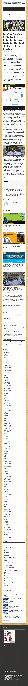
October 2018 (7, 496)
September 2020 (7, 466)
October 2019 (7, 479)
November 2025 (7, 367)
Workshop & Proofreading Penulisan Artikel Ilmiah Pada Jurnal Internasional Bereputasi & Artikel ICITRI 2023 (13, 227)
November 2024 (7, 387)
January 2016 (7, 527)
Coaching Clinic (7, 545)
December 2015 (7, 529)
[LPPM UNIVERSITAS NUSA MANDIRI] (14, 3)
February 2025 (7, 382)
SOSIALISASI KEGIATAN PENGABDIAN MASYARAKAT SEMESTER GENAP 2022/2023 (13, 246)
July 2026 (6, 354)
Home (6, 14)
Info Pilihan (6, 555)
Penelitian (6, 577)
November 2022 (7, 426)
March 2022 (6, 440)
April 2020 (6, 473)
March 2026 (6, 360)
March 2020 (6, 474)
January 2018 (7, 501)
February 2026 (7, 362)
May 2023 (6, 416)
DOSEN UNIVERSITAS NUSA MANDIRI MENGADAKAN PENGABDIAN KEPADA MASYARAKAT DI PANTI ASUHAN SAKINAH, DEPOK (13, 266)
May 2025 (6, 377)
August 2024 (6, 392)
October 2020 (7, 464)
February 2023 (7, 421)
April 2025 (6, 378)
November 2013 (7, 537)
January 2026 (7, 364)
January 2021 (7, 460)
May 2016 (6, 522)
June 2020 (6, 469)
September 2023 (7, 410)
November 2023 (7, 407)
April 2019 (6, 489)
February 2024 (7, 402)
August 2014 (6, 534)
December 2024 (7, 385)
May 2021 (6, 455)
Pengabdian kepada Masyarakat (10, 578)
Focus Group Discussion (9, 547)
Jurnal (5, 560)
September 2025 (7, 370)
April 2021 (6, 456)
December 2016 (7, 511)
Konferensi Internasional (9, 567)
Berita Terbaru (11, 14)
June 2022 (6, 435)
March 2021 (6, 458)
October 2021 (7, 448)
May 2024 (6, 397)
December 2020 (7, 461)
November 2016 (7, 512)
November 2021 (7, 446)
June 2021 (6, 453)
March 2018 (6, 499)
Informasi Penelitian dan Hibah (10, 557)
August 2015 (6, 531)
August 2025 (6, 372)
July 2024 (6, 393)
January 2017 (7, 509)
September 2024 (7, 390)
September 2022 (7, 430)
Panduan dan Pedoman (9, 573)
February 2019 (7, 493)
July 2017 (6, 504)
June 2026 (6, 355)
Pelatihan (6, 575)
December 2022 (7, 425)
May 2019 (6, 488)
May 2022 (6, 436)
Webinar (5, 587)
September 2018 (7, 498)
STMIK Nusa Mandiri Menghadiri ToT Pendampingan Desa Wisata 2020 (13, 194)
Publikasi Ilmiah (7, 583)
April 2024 (6, 398)
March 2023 (6, 420)
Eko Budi (6, 344)
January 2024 (7, 403)
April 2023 (6, 418)
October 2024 (7, 388)
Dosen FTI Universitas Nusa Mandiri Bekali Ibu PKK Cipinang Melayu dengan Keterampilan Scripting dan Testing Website (14, 334)
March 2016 (6, 526)
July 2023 (6, 413)
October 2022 (7, 428)
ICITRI (5, 549)
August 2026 (6, 352)
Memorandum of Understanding (10, 570)
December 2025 (7, 365)
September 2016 (7, 516)
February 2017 (7, 508)
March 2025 (6, 380)
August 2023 (6, 412)
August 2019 (6, 483)
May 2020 (6, 471)
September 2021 (7, 450)
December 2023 (7, 405)
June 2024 (6, 395)
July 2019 (6, 484)
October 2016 (7, 514)
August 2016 (6, 517)
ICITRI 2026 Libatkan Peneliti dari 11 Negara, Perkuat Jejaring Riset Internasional (15, 611)
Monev (5, 572)
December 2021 (7, 445)
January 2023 (7, 423)
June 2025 (6, 375)
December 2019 (7, 476)
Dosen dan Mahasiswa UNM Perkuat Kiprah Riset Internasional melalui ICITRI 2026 (16, 600)
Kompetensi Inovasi (8, 565)
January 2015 (7, 532)
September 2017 (7, 503)
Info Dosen (6, 552)
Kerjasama (6, 563)
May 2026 (6, 357)
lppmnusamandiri (7, 341)
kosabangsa (6, 568)
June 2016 (6, 521)
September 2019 (7, 481)
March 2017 (6, 506)
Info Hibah (6, 554)
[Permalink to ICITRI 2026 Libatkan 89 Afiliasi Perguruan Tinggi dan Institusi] (5, 608)
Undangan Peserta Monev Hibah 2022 (12, 305)
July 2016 (6, 519)
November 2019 (7, 478)
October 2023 (7, 408)
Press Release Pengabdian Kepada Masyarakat (14, 582)
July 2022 (6, 433)
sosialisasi (6, 585)
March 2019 (6, 491)
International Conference (9, 559)
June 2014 (6, 536)
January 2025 (7, 383)
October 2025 (7, 369)
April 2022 (6, 438)
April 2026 (6, 359)
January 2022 (7, 443)
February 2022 (7, 441)
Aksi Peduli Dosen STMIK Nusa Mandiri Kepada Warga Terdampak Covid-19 (14, 190)
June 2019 (6, 486)
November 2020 (7, 463)
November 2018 (7, 494)
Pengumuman (7, 580)
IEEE (5, 550)
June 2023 (6, 415)
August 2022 (6, 431)
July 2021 (6, 451)
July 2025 (6, 373)
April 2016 (6, 524)
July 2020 (6, 468)
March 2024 (6, 400)
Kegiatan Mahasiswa (8, 562)
